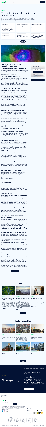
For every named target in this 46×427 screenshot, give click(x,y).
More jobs (23, 41)
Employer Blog (29, 408)
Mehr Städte (23, 361)
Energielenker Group (23, 33)
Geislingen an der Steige (5, 33)
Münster (18, 33)
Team (37, 404)
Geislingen (18, 24)
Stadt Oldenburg (38, 33)
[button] (19, 2)
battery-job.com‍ (19, 408)
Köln (3, 24)
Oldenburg (33, 33)
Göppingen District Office (24, 24)
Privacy (37, 425)
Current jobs (12, 2)
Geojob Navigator (39, 399)
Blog (37, 408)
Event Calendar (39, 406)
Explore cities (29, 406)
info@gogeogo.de (6, 409)
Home (28, 399)
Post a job (42, 1)
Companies (29, 410)
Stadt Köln (6, 24)
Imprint (34, 425)
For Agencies (29, 404)
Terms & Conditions (41, 425)
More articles (23, 312)
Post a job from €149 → (29, 389)
